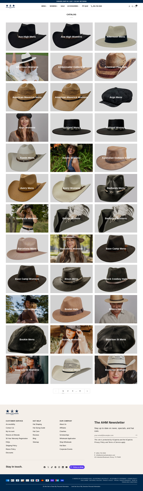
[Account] (129, 6)
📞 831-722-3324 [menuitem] (96, 6)
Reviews (36, 435)
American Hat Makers (81, 478)
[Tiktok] (52, 467)
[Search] (132, 6)
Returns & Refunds (13, 435)
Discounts (9, 453)
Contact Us (10, 428)
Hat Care (36, 431)
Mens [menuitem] (43, 6)
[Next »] (87, 391)
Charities (63, 431)
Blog (34, 438)
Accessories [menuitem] (72, 6)
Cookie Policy (132, 478)
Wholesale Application (68, 438)
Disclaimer (84, 480)
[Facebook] (44, 467)
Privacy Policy (99, 442)
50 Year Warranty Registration (17, 438)
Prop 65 (134, 480)
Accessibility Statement (118, 478)
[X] (48, 467)
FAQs (8, 442)
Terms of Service (114, 442)
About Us (63, 424)
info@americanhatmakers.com (105, 455)
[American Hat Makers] (10, 6)
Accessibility (10, 424)
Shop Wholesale (65, 442)
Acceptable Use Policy (101, 478)
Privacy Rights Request (122, 480)
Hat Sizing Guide (39, 428)
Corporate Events (66, 449)
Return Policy (11, 449)
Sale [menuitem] (63, 6)
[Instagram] (59, 467)
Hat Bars (63, 446)
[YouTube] (66, 467)
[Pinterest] (55, 467)
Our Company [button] (66, 421)
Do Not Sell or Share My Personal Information (56, 486)
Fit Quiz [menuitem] (85, 6)
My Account (10, 431)
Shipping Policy (11, 446)
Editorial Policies (95, 480)
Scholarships (64, 435)
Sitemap (36, 442)
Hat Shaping (37, 424)
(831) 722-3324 (101, 453)
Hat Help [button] (37, 421)
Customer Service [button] (14, 421)
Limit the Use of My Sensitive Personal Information (85, 486)
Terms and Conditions (129, 482)
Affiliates (63, 428)
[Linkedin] (63, 467)
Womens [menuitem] (53, 6)
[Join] (135, 435)
